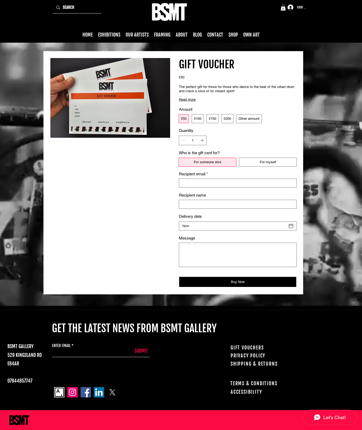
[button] (283, 8)
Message (187, 238)
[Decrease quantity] (183, 140)
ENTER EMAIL (61, 346)
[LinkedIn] (99, 392)
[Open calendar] (291, 226)
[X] (112, 392)
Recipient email (193, 174)
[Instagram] (72, 392)
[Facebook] (86, 392)
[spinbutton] (193, 140)
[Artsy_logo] (59, 392)
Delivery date (190, 216)
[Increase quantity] (203, 140)
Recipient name (192, 195)
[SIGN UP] (288, 7)
